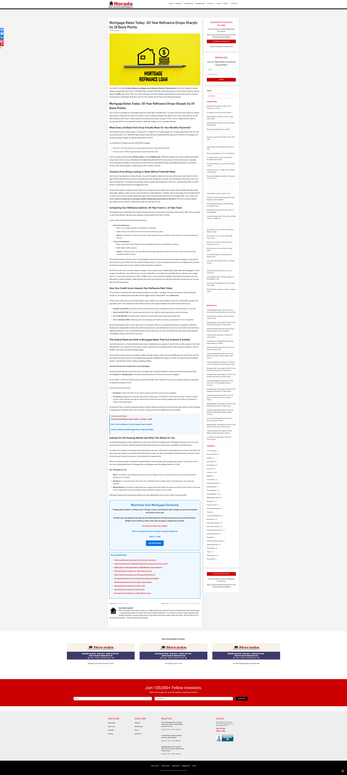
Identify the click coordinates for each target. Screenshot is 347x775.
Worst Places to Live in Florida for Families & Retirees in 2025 (220, 231)
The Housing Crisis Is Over (173, 663)
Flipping (209, 476)
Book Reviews (211, 465)
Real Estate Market (212, 534)
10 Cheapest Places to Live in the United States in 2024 (221, 165)
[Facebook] (2, 30)
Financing (209, 472)
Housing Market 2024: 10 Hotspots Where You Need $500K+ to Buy (220, 278)
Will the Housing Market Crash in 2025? (218, 129)
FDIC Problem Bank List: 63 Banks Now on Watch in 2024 (219, 256)
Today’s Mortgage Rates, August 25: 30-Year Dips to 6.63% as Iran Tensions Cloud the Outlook (220, 398)
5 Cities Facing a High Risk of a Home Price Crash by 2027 (220, 336)
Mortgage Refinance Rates (192, 603)
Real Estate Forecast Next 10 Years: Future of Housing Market (220, 211)
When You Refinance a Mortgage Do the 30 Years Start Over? (135, 560)
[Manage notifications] (342, 771)
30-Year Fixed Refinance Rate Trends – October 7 (129, 419)
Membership (139, 726)
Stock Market (211, 548)
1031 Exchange (211, 451)
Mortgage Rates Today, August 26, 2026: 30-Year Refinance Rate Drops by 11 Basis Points (221, 390)
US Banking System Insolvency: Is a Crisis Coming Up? (219, 272)
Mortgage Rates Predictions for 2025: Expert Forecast (133, 571)
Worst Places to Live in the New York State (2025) (219, 249)
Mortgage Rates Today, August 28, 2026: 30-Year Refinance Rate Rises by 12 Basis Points (221, 369)
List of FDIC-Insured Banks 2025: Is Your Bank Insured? (220, 262)
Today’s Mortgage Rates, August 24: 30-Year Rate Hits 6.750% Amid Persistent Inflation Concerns (220, 412)
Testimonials (176, 766)
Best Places (210, 461)
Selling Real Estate (212, 544)
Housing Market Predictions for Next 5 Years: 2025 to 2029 (220, 118)
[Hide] (0, 48)
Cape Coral (111, 726)
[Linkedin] (2, 37)
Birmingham (111, 723)
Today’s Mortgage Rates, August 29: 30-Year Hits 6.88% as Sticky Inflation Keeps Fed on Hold (221, 311)
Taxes (208, 552)
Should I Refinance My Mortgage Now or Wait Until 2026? (132, 429)
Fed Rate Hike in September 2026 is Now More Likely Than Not (220, 317)
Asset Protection (212, 454)
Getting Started (211, 487)
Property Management (213, 516)
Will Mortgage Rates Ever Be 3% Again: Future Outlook (133, 582)
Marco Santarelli (176, 729)
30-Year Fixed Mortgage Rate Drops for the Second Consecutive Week (219, 419)
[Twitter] (2, 33)
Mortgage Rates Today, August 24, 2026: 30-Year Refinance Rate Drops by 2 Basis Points (221, 426)
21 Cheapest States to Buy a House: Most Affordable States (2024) (219, 158)
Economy (209, 469)
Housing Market (211, 494)
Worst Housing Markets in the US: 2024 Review (220, 153)
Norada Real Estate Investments (120, 4)
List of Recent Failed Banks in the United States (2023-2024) (221, 284)
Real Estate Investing (213, 523)
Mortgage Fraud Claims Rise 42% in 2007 (101, 663)
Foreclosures (211, 479)
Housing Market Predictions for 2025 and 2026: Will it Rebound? (221, 124)
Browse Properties (221, 41)
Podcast (209, 512)
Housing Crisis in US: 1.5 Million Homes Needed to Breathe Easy (221, 171)
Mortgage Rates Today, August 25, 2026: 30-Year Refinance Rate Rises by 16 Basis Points (221, 405)
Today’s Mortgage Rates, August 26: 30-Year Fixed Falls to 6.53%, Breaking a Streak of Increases (220, 383)
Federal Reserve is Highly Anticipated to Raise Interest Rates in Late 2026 (220, 342)
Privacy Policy (165, 766)
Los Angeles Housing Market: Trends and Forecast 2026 (219, 438)
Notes (137, 730)
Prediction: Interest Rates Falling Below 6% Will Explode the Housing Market (220, 199)
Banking (209, 458)
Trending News (211, 555)
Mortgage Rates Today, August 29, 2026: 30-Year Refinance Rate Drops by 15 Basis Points (221, 323)
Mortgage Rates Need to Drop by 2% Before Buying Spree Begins (136, 578)
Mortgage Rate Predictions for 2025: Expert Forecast (132, 593)
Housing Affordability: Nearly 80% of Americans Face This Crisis (221, 177)
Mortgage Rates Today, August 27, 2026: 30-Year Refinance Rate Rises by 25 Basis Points (221, 375)
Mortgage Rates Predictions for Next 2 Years (130, 586)
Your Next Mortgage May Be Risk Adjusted (246, 663)
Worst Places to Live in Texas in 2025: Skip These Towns (219, 237)
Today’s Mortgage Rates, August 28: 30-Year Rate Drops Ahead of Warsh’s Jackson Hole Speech (220, 356)
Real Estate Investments (214, 530)
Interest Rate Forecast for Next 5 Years (218, 193)
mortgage (171, 603)
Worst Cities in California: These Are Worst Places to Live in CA (219, 243)
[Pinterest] (2, 44)
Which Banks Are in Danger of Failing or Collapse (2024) (221, 290)
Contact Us (138, 733)
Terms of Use (155, 766)
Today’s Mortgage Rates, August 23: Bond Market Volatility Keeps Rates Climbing (219, 432)
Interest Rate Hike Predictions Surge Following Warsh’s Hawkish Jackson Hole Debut (220, 330)
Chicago (110, 733)
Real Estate (210, 519)
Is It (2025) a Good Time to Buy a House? (219, 112)
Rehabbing (210, 537)
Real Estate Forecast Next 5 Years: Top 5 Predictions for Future (219, 107)
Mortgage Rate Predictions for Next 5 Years (129, 589)
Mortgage (210, 501)
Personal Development (213, 508)
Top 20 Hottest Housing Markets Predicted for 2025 (220, 148)
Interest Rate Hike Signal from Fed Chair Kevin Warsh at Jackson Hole (220, 348)
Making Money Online (213, 497)
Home (194, 766)
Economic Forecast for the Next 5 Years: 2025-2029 (221, 138)
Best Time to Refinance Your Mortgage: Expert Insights (131, 424)
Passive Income (211, 505)
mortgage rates (179, 603)
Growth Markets (211, 490)
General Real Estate (212, 483)
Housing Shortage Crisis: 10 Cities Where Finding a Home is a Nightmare (221, 217)
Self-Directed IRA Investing (215, 541)
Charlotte (111, 730)
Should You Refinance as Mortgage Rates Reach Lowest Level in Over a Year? (141, 564)
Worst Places (211, 559)
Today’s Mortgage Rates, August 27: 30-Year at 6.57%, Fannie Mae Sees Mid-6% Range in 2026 (221, 363)
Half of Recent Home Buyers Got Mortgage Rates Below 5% (134, 575)
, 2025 (150, 419)
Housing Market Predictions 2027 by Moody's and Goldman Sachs (220, 205)
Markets (137, 723)
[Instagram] (2, 41)
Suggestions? (186, 766)
